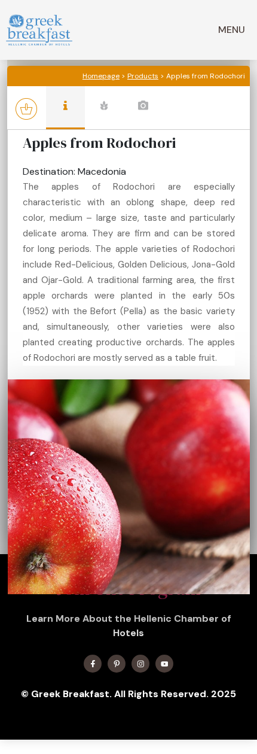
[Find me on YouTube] (164, 664)
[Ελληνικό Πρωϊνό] (39, 29)
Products (142, 76)
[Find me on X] (117, 664)
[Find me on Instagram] (140, 664)
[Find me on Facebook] (93, 664)
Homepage (101, 76)
